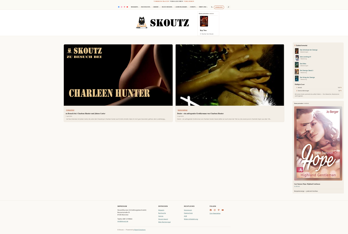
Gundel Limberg (206, 30)
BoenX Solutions (140, 230)
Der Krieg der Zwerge (307, 77)
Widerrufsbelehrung (191, 219)
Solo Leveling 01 (305, 57)
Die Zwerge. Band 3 (306, 70)
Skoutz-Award (163, 219)
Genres (160, 216)
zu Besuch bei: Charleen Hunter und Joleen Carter (85, 113)
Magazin (161, 210)
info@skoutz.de (122, 221)
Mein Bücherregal (164, 222)
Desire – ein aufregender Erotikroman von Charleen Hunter (200, 113)
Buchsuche (162, 213)
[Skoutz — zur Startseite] (162, 23)
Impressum (188, 210)
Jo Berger (297, 186)
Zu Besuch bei (70, 110)
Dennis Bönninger (303, 91)
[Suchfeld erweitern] (228, 7)
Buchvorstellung (182, 110)
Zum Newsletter (215, 213)
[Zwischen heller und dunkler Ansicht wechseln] (212, 7)
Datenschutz (188, 213)
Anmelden (219, 7)
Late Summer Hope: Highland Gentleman (307, 184)
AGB (185, 216)
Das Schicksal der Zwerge (308, 50)
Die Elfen (303, 64)
